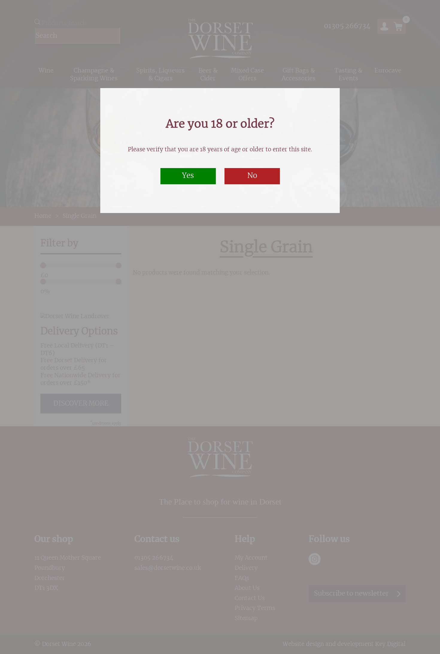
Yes (188, 175)
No (252, 175)
